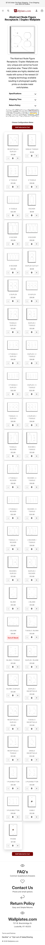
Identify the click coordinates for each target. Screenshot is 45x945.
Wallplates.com (13, 941)
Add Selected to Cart (22, 127)
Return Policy (14, 105)
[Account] (36, 10)
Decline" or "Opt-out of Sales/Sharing (17, 937)
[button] (13, 140)
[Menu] (3, 11)
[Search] (8, 10)
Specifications (15, 93)
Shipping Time (15, 99)
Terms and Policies (8, 933)
